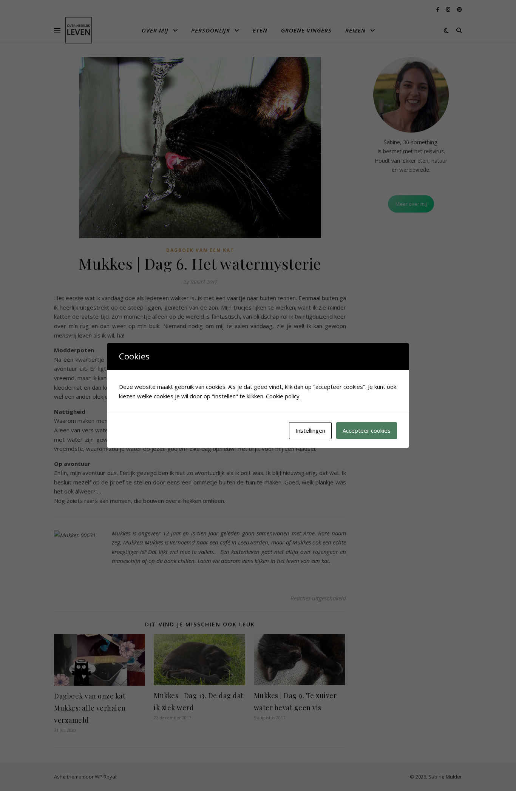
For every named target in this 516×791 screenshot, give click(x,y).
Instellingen (310, 430)
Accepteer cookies (367, 430)
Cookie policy (283, 396)
